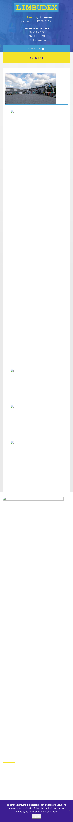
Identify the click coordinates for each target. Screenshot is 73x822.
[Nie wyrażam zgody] (68, 811)
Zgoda (36, 816)
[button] (34, 48)
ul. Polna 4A (30, 17)
